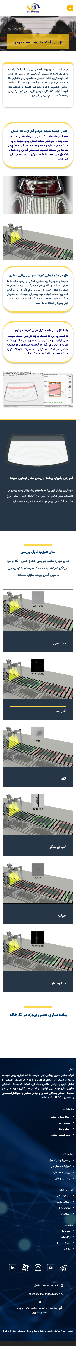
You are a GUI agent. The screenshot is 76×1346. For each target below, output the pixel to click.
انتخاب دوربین (63, 1202)
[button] (70, 8)
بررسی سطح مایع (61, 1172)
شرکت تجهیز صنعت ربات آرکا (50, 299)
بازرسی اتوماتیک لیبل (60, 1160)
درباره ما (66, 1231)
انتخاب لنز (65, 1214)
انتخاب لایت (64, 1208)
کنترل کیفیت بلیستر (61, 1166)
